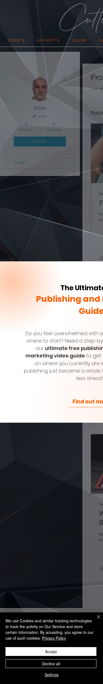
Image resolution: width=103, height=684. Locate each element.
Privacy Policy (54, 638)
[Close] (95, 620)
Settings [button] (51, 674)
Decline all (51, 663)
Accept (51, 651)
